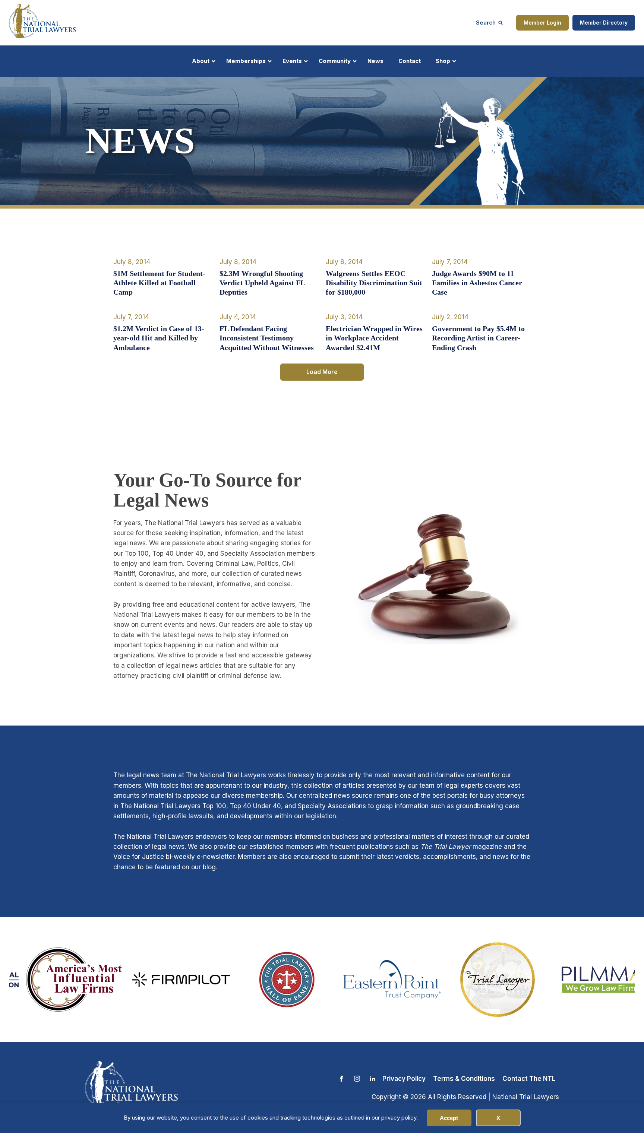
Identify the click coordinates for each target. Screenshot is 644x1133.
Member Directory (604, 22)
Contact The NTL (528, 1078)
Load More (322, 371)
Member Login (542, 22)
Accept (449, 1118)
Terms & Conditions (464, 1078)
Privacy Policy (404, 1078)
